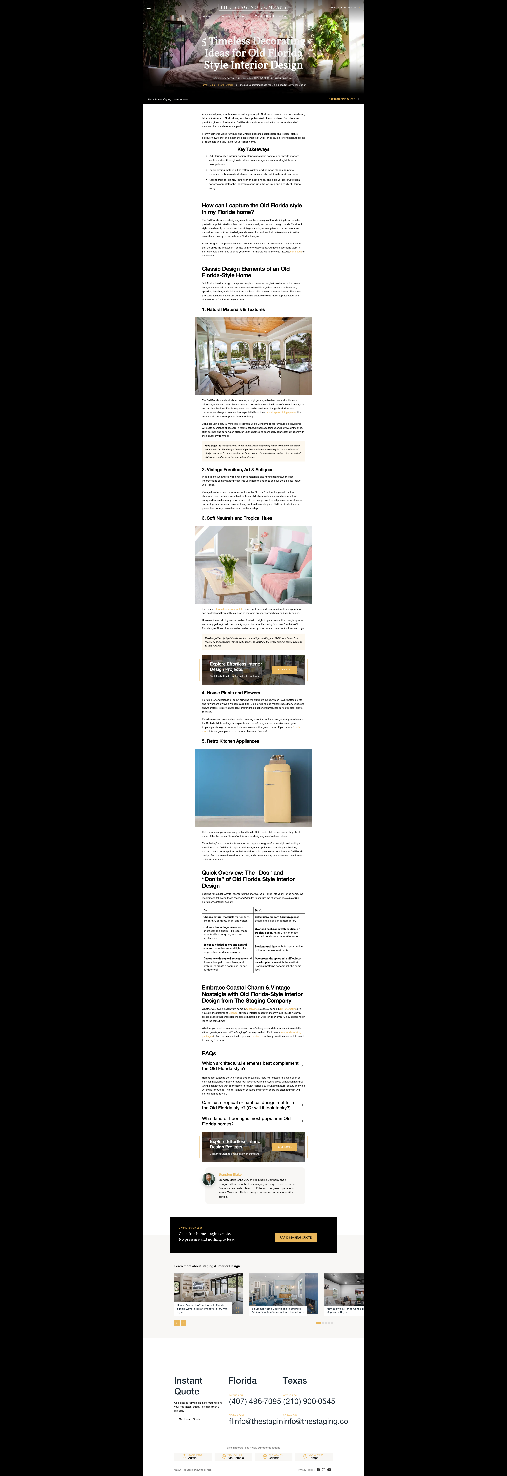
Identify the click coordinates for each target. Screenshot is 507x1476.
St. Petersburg (288, 1008)
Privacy (302, 1469)
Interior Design (225, 85)
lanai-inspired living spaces (281, 412)
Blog (212, 85)
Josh (209, 1469)
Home (204, 85)
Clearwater (252, 1008)
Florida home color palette (229, 609)
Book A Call (285, 669)
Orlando (233, 1012)
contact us (296, 251)
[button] (149, 7)
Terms (311, 1469)
